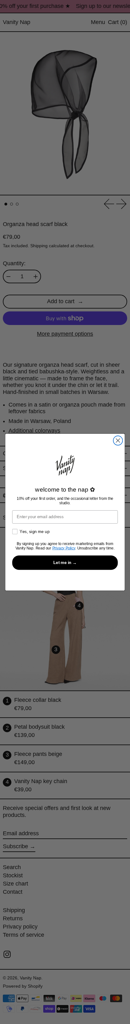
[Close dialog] (117, 440)
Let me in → (65, 562)
